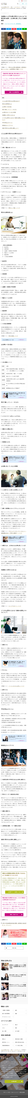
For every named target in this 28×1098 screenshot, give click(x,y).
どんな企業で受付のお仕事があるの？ (11, 101)
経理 (16, 1010)
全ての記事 (17, 1031)
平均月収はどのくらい (7, 122)
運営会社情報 (22, 1092)
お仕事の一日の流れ (7, 106)
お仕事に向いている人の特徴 (9, 112)
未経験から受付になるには (8, 115)
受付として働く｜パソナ (14, 208)
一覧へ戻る (14, 948)
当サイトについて (15, 1092)
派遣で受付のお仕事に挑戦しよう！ (10, 128)
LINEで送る (24, 29)
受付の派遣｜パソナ (13, 336)
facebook (3, 29)
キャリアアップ (5, 1024)
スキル (3, 1027)
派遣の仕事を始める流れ (19, 1042)
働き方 (16, 1024)
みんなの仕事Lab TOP (5, 1049)
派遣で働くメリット (6, 1042)
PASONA (16, 1096)
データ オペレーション (6, 1016)
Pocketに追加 (14, 29)
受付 (11, 1049)
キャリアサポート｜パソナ (15, 606)
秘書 (16, 1013)
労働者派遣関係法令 (6, 1045)
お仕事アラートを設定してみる (14, 892)
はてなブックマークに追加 (19, 29)
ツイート (8, 29)
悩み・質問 (4, 1031)
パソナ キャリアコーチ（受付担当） (13, 23)
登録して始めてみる (14, 914)
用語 (16, 1027)
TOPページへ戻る (6, 1092)
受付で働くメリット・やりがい (9, 109)
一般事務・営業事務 (6, 1010)
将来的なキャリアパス (7, 125)
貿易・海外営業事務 (6, 1013)
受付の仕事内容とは (7, 103)
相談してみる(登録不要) (14, 92)
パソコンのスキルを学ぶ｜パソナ (16, 686)
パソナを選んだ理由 (19, 1045)
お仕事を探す (14, 1081)
